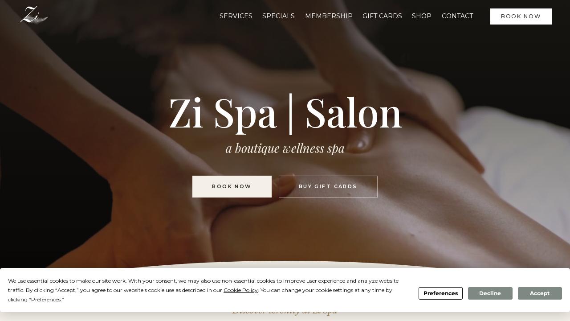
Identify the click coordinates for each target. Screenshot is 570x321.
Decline (490, 293)
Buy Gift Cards (328, 186)
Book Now (521, 16)
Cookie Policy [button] (241, 290)
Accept (540, 293)
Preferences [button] (46, 299)
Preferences (440, 293)
